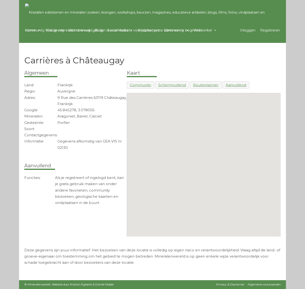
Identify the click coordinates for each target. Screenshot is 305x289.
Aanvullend (236, 85)
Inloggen (247, 30)
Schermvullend (172, 85)
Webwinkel (202, 30)
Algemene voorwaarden (264, 284)
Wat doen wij (79, 30)
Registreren (270, 30)
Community (174, 30)
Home (30, 30)
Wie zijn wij (54, 30)
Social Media (117, 30)
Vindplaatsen (148, 30)
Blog (99, 30)
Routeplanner (206, 85)
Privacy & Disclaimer (230, 284)
